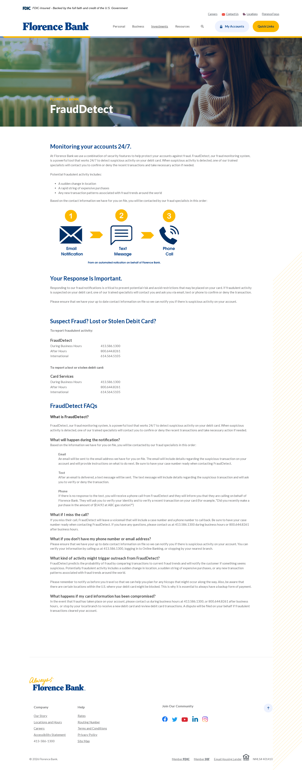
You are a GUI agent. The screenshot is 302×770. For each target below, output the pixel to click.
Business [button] (138, 26)
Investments (161, 26)
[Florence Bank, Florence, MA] (56, 26)
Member (181, 759)
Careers (39, 728)
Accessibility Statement (50, 735)
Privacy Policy (87, 735)
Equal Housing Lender (228, 759)
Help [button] (81, 707)
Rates (82, 716)
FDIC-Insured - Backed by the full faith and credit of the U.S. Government (80, 8)
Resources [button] (182, 26)
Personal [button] (119, 26)
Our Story (40, 716)
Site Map (84, 741)
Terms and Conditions (92, 728)
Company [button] (41, 707)
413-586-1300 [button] (44, 741)
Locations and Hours (48, 722)
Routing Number (89, 722)
